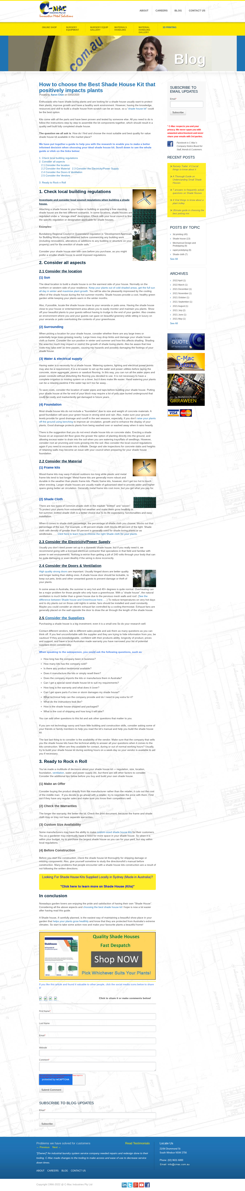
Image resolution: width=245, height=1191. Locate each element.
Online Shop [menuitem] (49, 27)
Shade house (181, 238)
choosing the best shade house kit (102, 907)
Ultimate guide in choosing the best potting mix (188, 212)
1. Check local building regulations (58, 158)
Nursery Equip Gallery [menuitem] (99, 28)
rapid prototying (182, 250)
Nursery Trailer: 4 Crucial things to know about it (185, 168)
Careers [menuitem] (162, 10)
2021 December (182, 289)
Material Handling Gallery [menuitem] (144, 30)
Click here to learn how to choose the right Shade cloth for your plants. (98, 533)
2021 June (179, 314)
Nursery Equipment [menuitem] (72, 28)
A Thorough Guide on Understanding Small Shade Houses (187, 179)
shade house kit (137, 108)
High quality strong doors (53, 571)
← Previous (43, 1147)
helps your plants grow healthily (71, 921)
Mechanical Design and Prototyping (184, 244)
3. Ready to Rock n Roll (52, 182)
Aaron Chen (57, 94)
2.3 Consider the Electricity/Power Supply (95, 168)
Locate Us (166, 1143)
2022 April (179, 280)
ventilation (58, 772)
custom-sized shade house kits (114, 832)
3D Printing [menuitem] (169, 27)
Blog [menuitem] (178, 10)
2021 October (181, 297)
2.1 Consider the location (55, 165)
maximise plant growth (75, 291)
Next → (56, 1147)
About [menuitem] (144, 10)
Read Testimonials (137, 1143)
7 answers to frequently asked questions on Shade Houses (188, 191)
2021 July (179, 310)
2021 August (180, 306)
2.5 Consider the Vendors (55, 175)
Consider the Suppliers (64, 618)
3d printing (180, 234)
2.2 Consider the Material (55, 168)
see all (174, 259)
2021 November (182, 293)
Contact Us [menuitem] (197, 10)
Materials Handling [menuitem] (120, 28)
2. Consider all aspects (52, 161)
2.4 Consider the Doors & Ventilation (61, 172)
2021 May (179, 319)
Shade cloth (180, 254)
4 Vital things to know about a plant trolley (188, 202)
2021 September (182, 302)
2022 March (180, 285)
